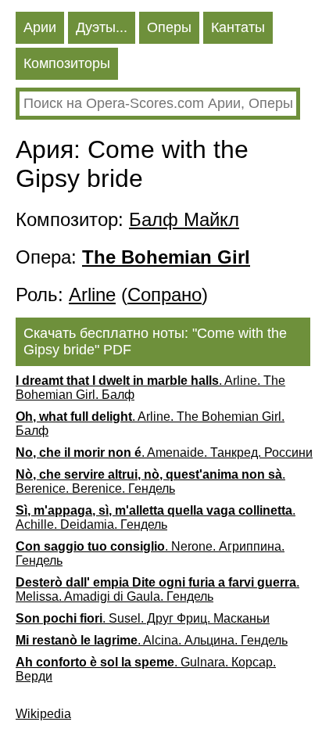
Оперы (169, 27)
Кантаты (238, 27)
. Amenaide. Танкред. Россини (164, 452)
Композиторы (66, 63)
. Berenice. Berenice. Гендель (150, 481)
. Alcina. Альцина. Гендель (152, 640)
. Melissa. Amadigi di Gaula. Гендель (157, 589)
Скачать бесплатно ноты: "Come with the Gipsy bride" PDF (155, 341)
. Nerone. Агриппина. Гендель (150, 553)
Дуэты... (101, 27)
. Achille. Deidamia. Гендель (155, 517)
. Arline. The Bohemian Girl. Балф (150, 387)
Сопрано (164, 294)
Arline (92, 294)
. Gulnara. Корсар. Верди (146, 669)
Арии (39, 27)
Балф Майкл (184, 219)
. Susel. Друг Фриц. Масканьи (143, 618)
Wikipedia (43, 713)
